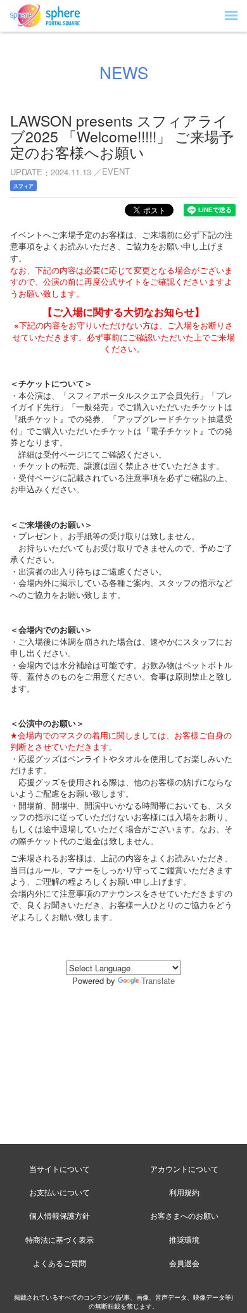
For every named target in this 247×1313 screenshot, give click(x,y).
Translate (158, 980)
